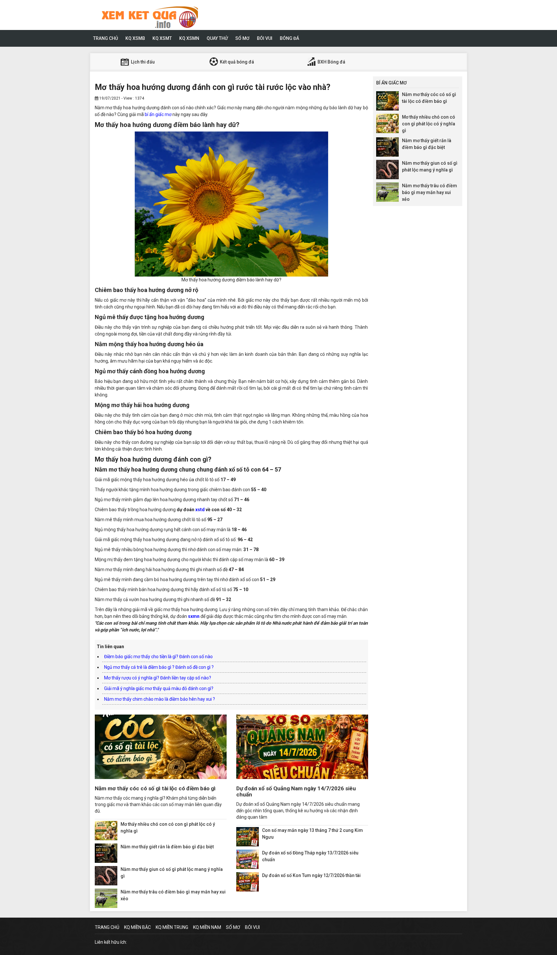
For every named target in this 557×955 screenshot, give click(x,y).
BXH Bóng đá (331, 61)
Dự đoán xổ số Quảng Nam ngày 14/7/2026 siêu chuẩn (296, 791)
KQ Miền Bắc (137, 927)
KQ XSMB (135, 38)
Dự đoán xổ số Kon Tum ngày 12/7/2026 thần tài (311, 875)
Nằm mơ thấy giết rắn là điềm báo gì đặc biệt (167, 846)
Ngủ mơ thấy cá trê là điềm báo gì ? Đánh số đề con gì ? (159, 667)
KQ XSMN (189, 38)
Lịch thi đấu (142, 61)
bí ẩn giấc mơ (158, 114)
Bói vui (264, 38)
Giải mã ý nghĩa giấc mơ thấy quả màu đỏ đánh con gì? (158, 688)
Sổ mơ (242, 38)
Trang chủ (105, 38)
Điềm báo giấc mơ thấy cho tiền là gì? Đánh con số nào (158, 656)
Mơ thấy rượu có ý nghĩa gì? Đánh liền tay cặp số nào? (157, 677)
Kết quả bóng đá (236, 61)
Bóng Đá (289, 38)
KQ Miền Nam (207, 927)
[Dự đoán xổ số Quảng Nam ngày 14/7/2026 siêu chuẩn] (302, 747)
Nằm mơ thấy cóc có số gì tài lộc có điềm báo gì (155, 788)
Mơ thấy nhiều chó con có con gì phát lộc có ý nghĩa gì (428, 123)
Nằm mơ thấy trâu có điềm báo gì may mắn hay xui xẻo (429, 192)
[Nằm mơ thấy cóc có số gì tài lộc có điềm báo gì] (161, 747)
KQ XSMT (162, 38)
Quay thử (217, 38)
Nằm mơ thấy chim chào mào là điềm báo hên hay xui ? (159, 699)
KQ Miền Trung (172, 927)
